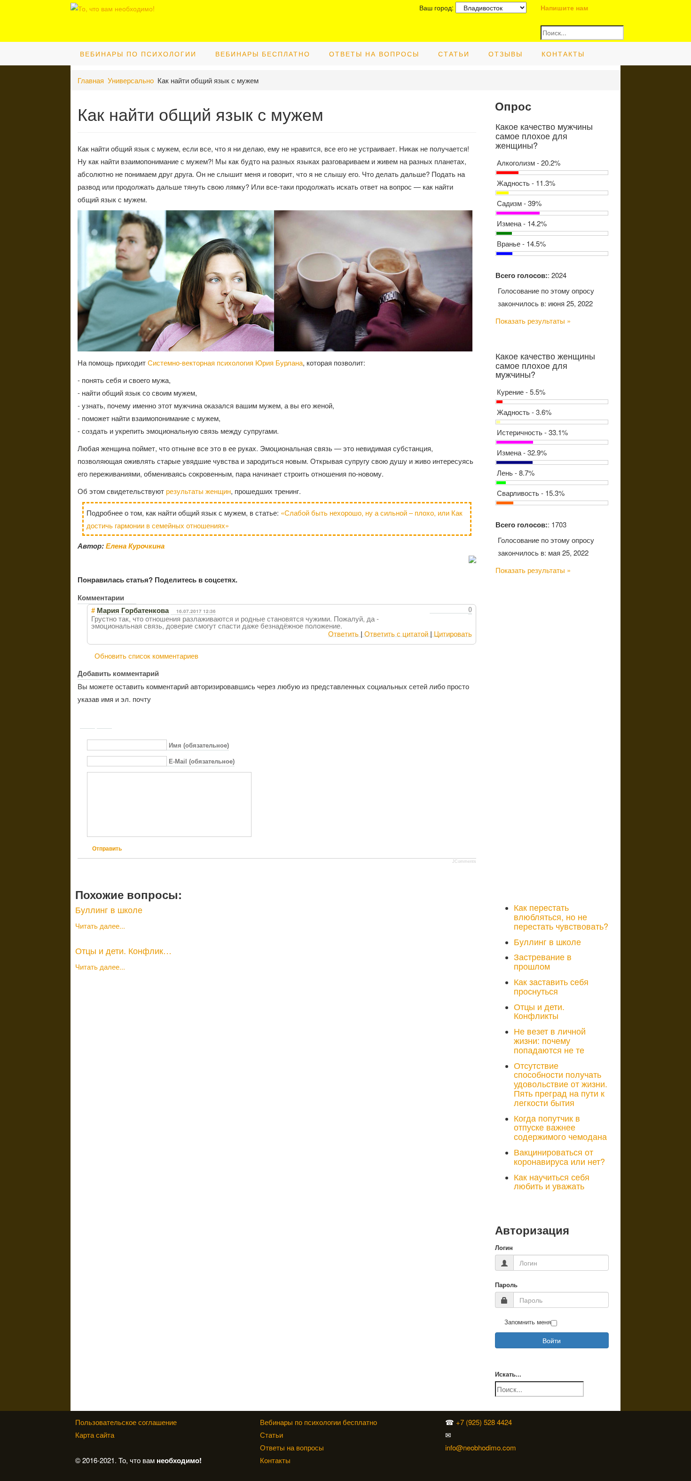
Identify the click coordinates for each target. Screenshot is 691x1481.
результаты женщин (198, 491)
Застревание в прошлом (543, 961)
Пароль (506, 1285)
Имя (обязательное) (199, 745)
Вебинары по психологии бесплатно (318, 1422)
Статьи (454, 53)
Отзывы (505, 53)
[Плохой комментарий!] (441, 609)
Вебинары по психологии (138, 53)
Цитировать (453, 633)
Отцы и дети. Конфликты (539, 1011)
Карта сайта (94, 1435)
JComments (464, 861)
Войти (551, 1340)
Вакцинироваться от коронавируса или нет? (559, 1156)
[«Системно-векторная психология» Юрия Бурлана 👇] (540, 1435)
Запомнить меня (527, 1322)
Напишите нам (564, 7)
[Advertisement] (552, 737)
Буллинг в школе (108, 909)
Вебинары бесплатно (262, 53)
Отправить (107, 848)
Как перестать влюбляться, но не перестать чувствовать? (561, 916)
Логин (504, 1247)
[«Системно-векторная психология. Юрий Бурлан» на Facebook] (538, 1435)
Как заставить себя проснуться (551, 986)
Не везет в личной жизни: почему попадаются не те (550, 1040)
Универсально (131, 80)
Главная (91, 80)
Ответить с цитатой (396, 633)
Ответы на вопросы (374, 53)
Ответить (343, 633)
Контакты (563, 53)
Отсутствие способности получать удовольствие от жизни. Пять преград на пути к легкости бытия (560, 1083)
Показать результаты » (533, 321)
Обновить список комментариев (146, 656)
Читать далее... (100, 926)
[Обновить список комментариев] (131, 597)
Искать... (508, 1374)
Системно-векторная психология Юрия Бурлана (225, 362)
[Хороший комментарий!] (433, 609)
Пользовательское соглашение (126, 1422)
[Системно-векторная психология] (538, 1422)
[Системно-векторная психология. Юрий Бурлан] (540, 1422)
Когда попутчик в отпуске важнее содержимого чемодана (560, 1127)
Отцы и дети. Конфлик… (123, 950)
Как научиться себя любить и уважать (551, 1181)
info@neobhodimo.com (480, 1447)
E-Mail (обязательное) (202, 761)
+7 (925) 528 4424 (484, 1422)
